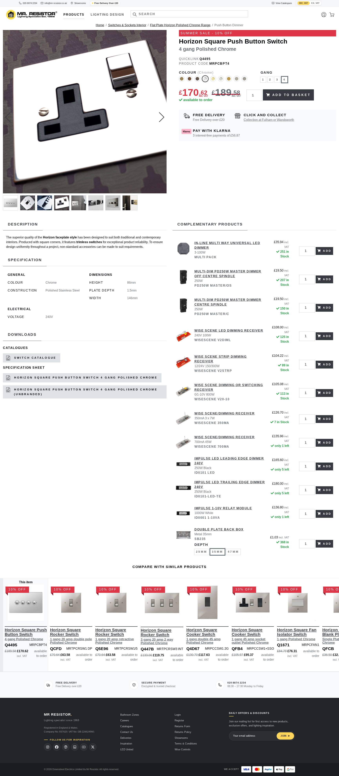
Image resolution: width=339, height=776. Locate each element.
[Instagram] (47, 747)
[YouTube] (83, 747)
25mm (201, 551)
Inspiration (126, 743)
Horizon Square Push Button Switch (26, 634)
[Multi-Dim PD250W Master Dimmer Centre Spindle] (183, 308)
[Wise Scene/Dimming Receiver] (183, 419)
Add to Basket (291, 95)
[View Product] (26, 603)
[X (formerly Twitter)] (93, 747)
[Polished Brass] (213, 80)
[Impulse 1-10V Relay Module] (183, 514)
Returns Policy (183, 732)
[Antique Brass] (181, 80)
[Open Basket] (331, 14)
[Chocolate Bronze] (197, 80)
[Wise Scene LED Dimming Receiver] (183, 336)
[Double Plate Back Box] (183, 543)
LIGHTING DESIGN (107, 14)
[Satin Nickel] (236, 80)
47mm (233, 551)
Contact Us (126, 732)
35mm (217, 551)
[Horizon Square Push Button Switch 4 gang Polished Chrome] (85, 111)
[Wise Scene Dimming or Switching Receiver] (183, 393)
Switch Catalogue (34, 357)
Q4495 (205, 59)
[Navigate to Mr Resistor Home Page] (31, 15)
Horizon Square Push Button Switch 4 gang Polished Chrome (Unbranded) (85, 392)
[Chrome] (205, 80)
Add (327, 250)
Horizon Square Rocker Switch (71, 636)
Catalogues (126, 726)
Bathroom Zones (129, 714)
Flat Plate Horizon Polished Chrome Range (180, 25)
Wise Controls (182, 749)
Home (100, 25)
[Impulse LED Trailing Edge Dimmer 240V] (183, 490)
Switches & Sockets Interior (127, 25)
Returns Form (182, 726)
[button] (134, 14)
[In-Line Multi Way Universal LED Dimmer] (183, 251)
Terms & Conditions (186, 743)
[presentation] (8, 117)
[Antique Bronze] (189, 80)
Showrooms (181, 737)
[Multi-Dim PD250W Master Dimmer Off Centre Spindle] (183, 279)
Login (178, 714)
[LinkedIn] (74, 747)
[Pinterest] (65, 747)
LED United (126, 749)
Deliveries (125, 737)
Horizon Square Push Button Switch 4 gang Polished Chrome (85, 377)
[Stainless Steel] (244, 80)
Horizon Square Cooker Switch (203, 636)
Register (179, 720)
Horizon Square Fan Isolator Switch (296, 634)
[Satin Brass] (228, 80)
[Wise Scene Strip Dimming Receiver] (183, 364)
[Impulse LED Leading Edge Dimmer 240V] (183, 466)
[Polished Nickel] (221, 80)
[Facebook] (56, 747)
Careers (124, 720)
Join (284, 735)
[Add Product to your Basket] (7, 615)
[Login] (323, 14)
